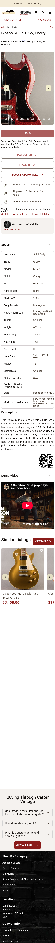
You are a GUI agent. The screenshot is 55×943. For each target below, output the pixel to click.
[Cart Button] (36, 12)
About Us (7, 935)
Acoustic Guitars (11, 862)
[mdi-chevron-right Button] (50, 577)
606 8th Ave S (44, 20)
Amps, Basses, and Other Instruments (22, 879)
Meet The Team (10, 941)
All (2, 27)
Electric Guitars (10, 868)
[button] (27, 244)
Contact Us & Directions (15, 930)
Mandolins (8, 873)
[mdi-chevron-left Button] (5, 577)
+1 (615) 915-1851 (12, 229)
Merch (5, 890)
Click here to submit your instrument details (25, 214)
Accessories (8, 884)
